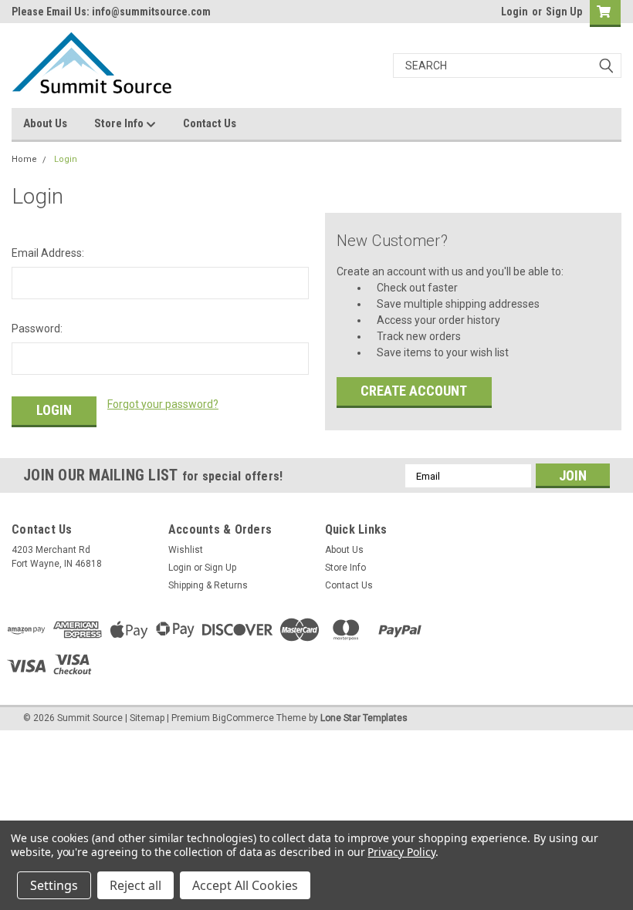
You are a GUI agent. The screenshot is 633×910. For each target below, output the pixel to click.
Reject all (135, 885)
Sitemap (147, 718)
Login (514, 11)
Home (24, 159)
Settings (54, 885)
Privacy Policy (401, 851)
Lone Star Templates (364, 718)
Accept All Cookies (245, 885)
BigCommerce (243, 718)
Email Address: (48, 253)
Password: (37, 328)
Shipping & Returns (208, 585)
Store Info (120, 123)
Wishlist (185, 549)
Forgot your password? (162, 404)
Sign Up (564, 11)
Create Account (414, 391)
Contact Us (209, 123)
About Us (45, 123)
